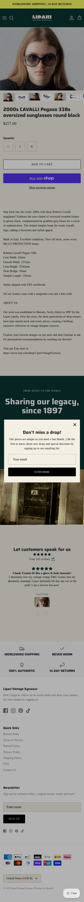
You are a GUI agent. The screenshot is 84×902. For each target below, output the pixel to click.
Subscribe (42, 472)
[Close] (74, 424)
